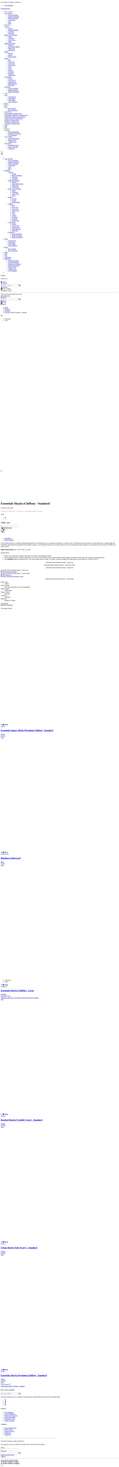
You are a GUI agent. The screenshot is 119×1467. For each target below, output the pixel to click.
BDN (2, 862)
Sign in (4, 282)
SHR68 (3, 1251)
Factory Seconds (13, 147)
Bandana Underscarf (11, 858)
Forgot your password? (7, 1455)
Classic (10, 28)
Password (3, 1451)
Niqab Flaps (11, 75)
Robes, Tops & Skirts (10, 35)
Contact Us (11, 148)
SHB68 (3, 1124)
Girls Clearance (12, 102)
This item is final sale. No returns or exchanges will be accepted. (20, 998)
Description (7, 538)
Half (9, 60)
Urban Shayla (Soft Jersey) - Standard (19, 1247)
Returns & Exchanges (14, 133)
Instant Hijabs (12, 57)
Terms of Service (9, 1431)
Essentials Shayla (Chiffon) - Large (17, 990)
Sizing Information (13, 138)
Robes (10, 37)
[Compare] (5, 725)
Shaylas (10, 53)
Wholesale (7, 1433)
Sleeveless (11, 33)
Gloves (10, 78)
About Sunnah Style (10, 1428)
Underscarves (12, 82)
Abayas (6, 27)
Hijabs (6, 52)
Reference (4, 605)
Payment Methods (13, 132)
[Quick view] (7, 725)
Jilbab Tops (11, 48)
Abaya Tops (11, 40)
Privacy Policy (8, 1429)
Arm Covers (11, 80)
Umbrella (11, 32)
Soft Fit (10, 70)
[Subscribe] (19, 1394)
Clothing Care (12, 142)
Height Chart (12, 140)
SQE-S (3, 734)
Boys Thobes (12, 108)
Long (9, 68)
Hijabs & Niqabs (13, 18)
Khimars (10, 45)
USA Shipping (8, 5)
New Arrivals (8, 13)
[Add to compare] (3, 532)
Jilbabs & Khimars (13, 17)
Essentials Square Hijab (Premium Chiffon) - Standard (27, 730)
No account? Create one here (9, 1460)
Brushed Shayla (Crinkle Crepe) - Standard (21, 1120)
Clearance (7, 87)
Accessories (11, 20)
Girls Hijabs (11, 98)
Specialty (11, 73)
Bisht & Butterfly (13, 30)
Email (2, 1447)
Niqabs (6, 58)
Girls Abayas (12, 97)
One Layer (11, 62)
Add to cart (8, 528)
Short (9, 67)
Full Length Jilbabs (13, 47)
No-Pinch (11, 72)
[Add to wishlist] (3, 530)
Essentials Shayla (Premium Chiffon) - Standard (24, 1375)
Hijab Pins (11, 85)
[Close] (2, 154)
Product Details (8, 540)
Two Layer (11, 63)
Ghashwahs (11, 50)
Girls (9, 22)
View (2, 737)
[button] (9, 12)
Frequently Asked (13, 145)
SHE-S (3, 1379)
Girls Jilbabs (11, 100)
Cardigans (11, 38)
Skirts (10, 42)
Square (10, 55)
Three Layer (11, 65)
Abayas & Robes (13, 15)
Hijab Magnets (12, 83)
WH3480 (3, 994)
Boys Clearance (12, 110)
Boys (9, 23)
